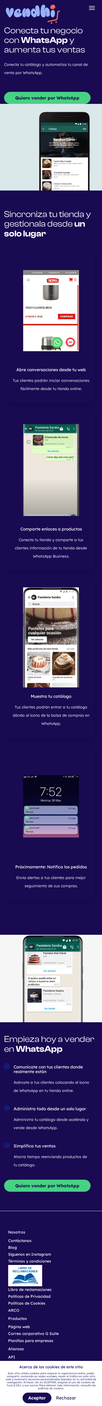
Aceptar (37, 1398)
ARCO (13, 1310)
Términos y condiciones (29, 1261)
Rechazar (66, 1398)
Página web (19, 1326)
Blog (12, 1247)
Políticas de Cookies (26, 1303)
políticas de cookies (50, 1388)
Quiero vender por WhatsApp (47, 98)
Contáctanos (20, 1240)
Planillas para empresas (30, 1340)
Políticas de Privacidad (29, 1296)
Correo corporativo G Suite (33, 1333)
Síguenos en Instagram (29, 1254)
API (11, 1357)
